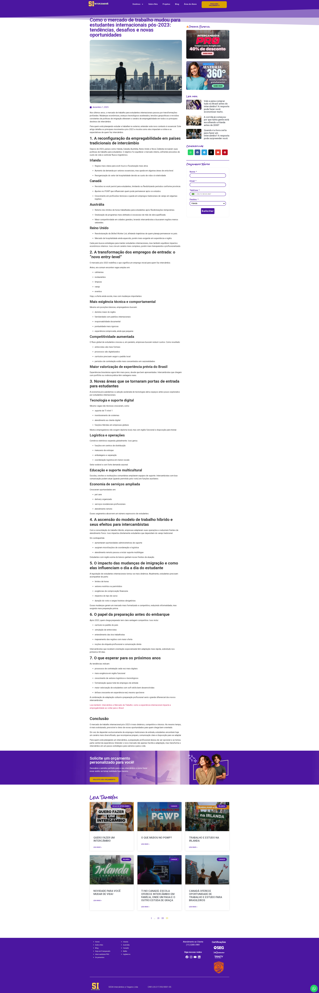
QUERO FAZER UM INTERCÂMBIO (104, 839)
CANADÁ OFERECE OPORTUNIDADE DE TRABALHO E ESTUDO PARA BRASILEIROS (205, 895)
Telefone (194, 190)
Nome (193, 172)
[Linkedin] (199, 957)
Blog (177, 4)
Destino (193, 200)
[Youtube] (195, 957)
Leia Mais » (97, 847)
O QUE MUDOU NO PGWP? (156, 837)
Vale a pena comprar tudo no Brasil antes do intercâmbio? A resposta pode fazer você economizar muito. (216, 106)
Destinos (136, 4)
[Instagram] (191, 957)
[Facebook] (187, 957)
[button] (190, 152)
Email (192, 181)
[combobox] (193, 194)
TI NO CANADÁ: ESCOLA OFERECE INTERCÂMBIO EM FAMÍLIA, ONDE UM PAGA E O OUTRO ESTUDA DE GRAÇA (158, 895)
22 (162, 918)
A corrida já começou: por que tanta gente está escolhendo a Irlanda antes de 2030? (216, 121)
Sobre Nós (153, 4)
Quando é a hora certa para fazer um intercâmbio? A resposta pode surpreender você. (216, 134)
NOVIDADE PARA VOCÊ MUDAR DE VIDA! (107, 892)
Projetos (166, 4)
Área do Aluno (190, 4)
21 (158, 918)
